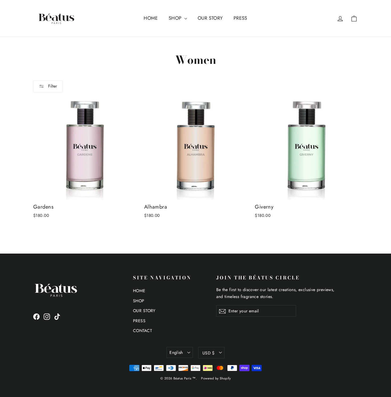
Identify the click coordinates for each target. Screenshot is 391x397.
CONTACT (142, 331)
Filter (52, 86)
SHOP (176, 18)
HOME (151, 18)
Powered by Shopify (216, 378)
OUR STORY (210, 18)
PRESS (240, 18)
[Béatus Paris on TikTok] (57, 316)
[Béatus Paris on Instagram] (47, 316)
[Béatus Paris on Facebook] (36, 316)
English (176, 352)
